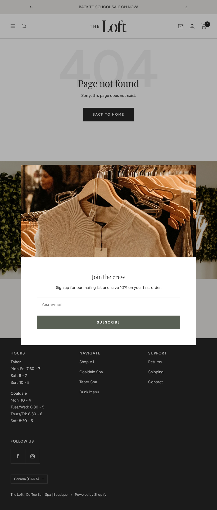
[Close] (187, 173)
